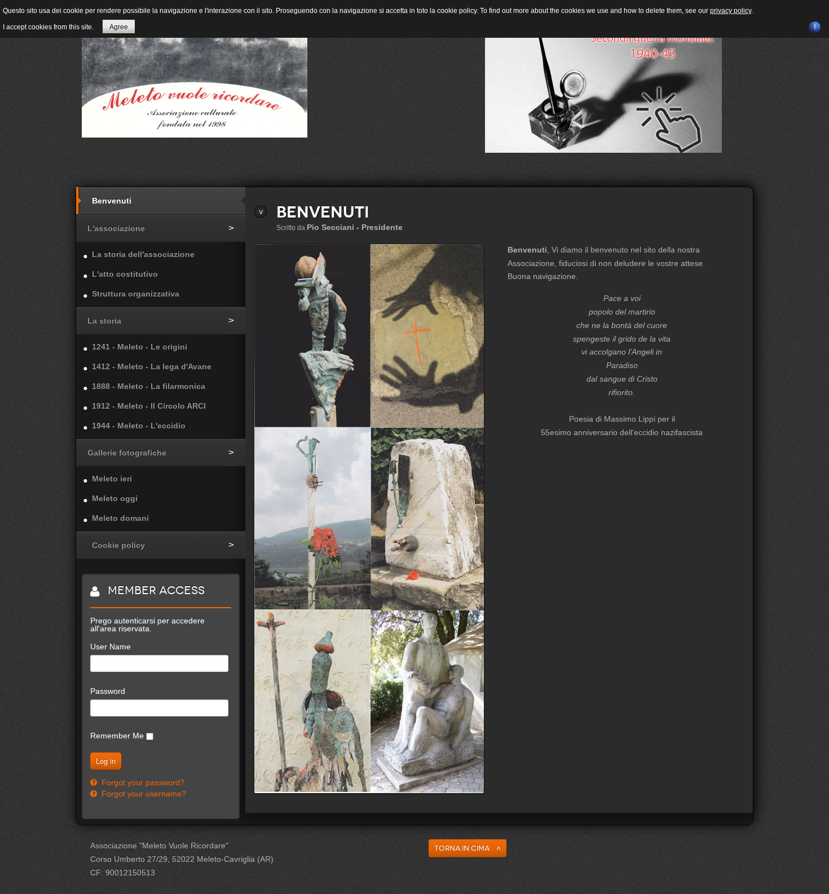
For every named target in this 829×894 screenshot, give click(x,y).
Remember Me (117, 735)
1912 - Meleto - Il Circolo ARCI (149, 405)
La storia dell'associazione (143, 254)
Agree (118, 27)
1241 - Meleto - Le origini (139, 346)
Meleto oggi (115, 498)
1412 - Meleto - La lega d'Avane (151, 366)
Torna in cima (462, 848)
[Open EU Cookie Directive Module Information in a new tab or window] (815, 25)
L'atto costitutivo (125, 273)
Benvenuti (111, 200)
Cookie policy (118, 545)
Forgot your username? (142, 793)
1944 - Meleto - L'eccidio (139, 425)
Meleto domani (120, 518)
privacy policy (730, 11)
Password (107, 691)
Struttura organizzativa (135, 293)
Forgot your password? (141, 782)
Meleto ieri (112, 478)
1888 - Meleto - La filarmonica (148, 386)
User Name (110, 646)
